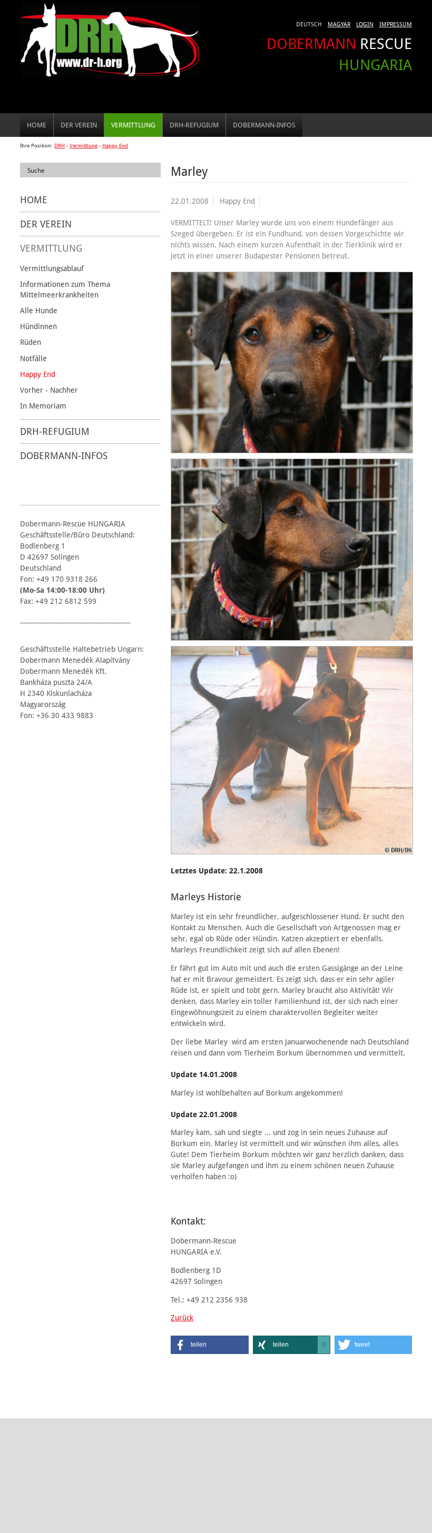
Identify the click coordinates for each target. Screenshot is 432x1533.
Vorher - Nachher (49, 390)
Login (365, 24)
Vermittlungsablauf (52, 268)
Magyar (339, 24)
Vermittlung (133, 125)
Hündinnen (38, 326)
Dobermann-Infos (264, 125)
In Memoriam (43, 406)
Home (36, 125)
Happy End (115, 145)
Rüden (30, 342)
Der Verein (79, 125)
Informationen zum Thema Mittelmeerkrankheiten (65, 289)
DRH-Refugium (194, 125)
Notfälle (33, 358)
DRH (59, 145)
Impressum (395, 24)
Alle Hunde (38, 310)
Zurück (182, 1317)
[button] (209, 1345)
